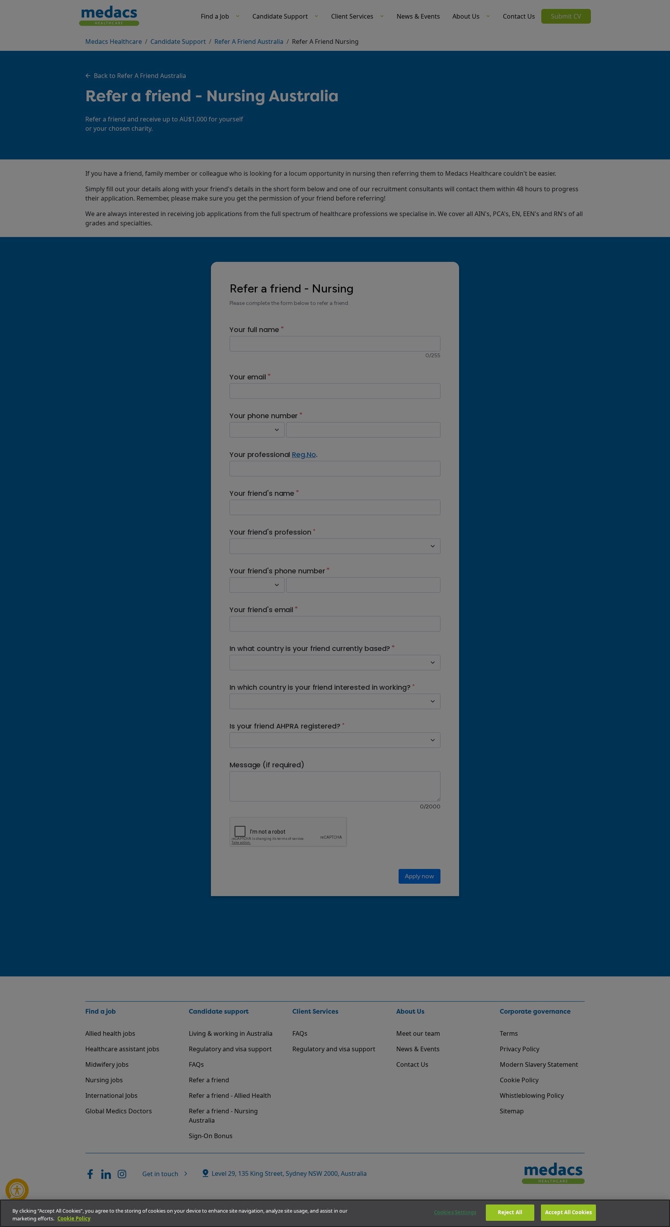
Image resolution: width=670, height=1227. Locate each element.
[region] (335, 1213)
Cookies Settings (455, 1212)
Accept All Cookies (568, 1212)
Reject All (510, 1212)
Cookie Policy (73, 1218)
